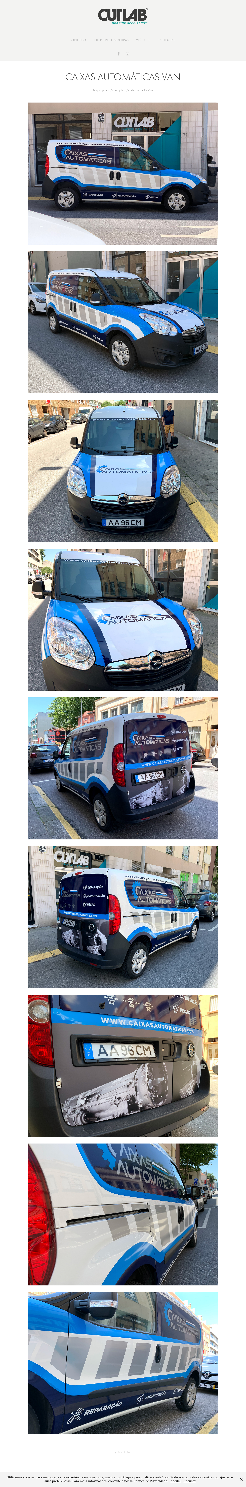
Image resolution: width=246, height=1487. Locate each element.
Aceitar (176, 1481)
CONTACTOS (167, 40)
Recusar (190, 1481)
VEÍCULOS (143, 40)
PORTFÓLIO (78, 40)
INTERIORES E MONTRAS (111, 40)
